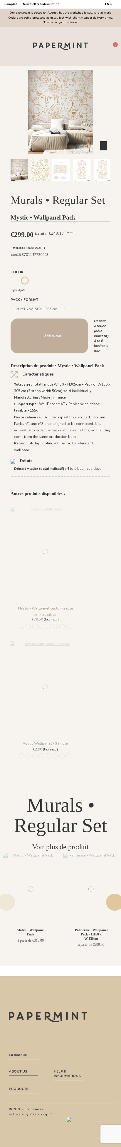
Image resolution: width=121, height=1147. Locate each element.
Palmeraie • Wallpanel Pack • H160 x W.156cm (91, 934)
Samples (11, 4)
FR (115, 4)
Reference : (19, 248)
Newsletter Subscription (41, 4)
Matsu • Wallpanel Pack (30, 932)
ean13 (16, 254)
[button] (44, 187)
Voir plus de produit (60, 847)
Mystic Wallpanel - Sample (45, 743)
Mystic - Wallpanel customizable (45, 608)
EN (107, 4)
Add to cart (52, 336)
